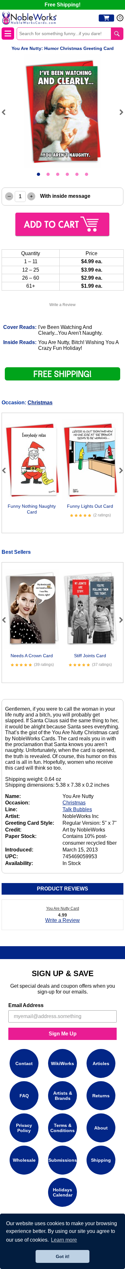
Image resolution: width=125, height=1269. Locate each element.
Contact (24, 1063)
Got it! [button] (63, 1256)
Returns (101, 1095)
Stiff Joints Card (90, 655)
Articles (101, 1063)
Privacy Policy (24, 1128)
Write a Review (62, 305)
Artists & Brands (62, 1096)
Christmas (40, 402)
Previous (6, 112)
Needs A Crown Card (32, 655)
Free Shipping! (62, 4)
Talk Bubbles (77, 809)
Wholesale (24, 1160)
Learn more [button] (64, 1240)
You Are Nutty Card (62, 908)
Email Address (26, 1005)
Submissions (62, 1160)
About (101, 1127)
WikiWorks (62, 1063)
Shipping (101, 1160)
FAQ (24, 1095)
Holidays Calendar (62, 1192)
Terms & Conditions (62, 1128)
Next (118, 112)
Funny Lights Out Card (90, 506)
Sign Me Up (63, 1033)
